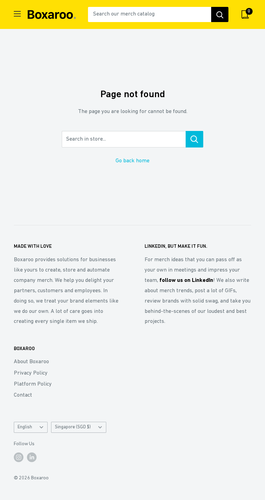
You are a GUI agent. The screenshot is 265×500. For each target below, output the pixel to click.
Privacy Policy (31, 373)
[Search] (219, 14)
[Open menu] (17, 14)
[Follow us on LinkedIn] (32, 457)
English (25, 427)
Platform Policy (33, 384)
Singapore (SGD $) (73, 427)
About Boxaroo (31, 362)
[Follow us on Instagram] (18, 457)
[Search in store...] (194, 139)
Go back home (132, 161)
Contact (23, 395)
